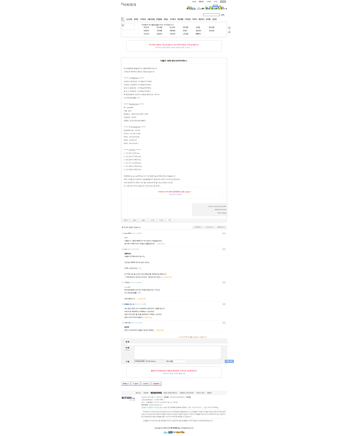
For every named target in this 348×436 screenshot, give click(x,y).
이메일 (161, 220)
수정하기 (136, 384)
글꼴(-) (144, 220)
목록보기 (126, 220)
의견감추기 (198, 227)
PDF (170, 220)
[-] (128, 350)
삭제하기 (146, 384)
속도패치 (139, 14)
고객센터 (173, 14)
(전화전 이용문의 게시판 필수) (152, 407)
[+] (126, 350)
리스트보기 (209, 227)
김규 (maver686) (220, 206)
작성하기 (156, 384)
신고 (224, 233)
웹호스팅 (150, 14)
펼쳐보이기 (221, 227)
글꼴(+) (135, 220)
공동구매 (161, 14)
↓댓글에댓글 (160, 243)
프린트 (152, 220)
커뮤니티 (127, 14)
